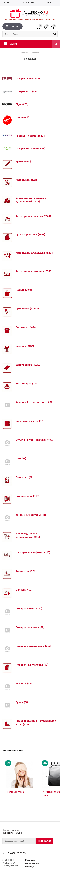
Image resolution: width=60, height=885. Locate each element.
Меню (13, 43)
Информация (32, 863)
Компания (30, 860)
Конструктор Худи (10, 865)
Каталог (14, 26)
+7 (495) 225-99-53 (16, 853)
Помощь (29, 866)
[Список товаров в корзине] (54, 28)
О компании (28, 2)
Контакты (51, 2)
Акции (6, 2)
